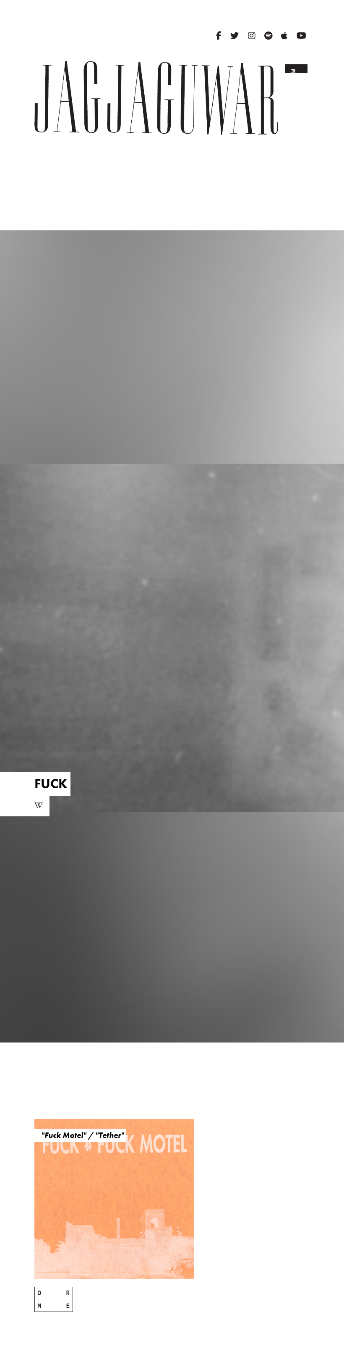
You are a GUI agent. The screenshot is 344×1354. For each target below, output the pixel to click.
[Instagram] (251, 35)
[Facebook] (219, 35)
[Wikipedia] (38, 806)
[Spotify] (268, 35)
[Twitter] (234, 35)
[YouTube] (301, 35)
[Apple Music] (284, 35)
